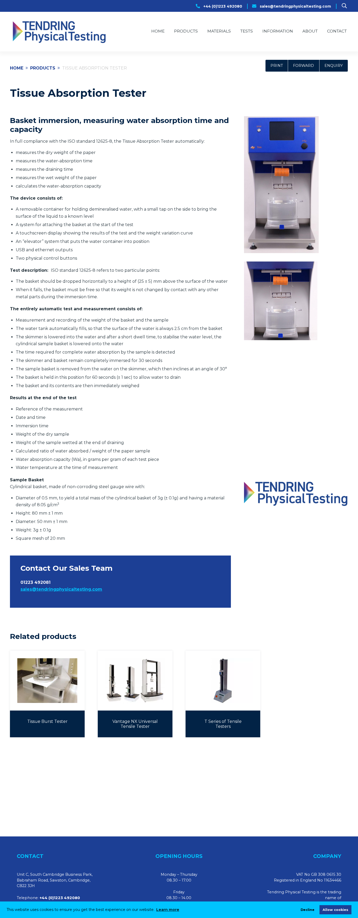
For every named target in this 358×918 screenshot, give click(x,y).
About (310, 31)
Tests (246, 31)
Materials (219, 31)
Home (158, 31)
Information (277, 31)
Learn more (167, 909)
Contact (337, 31)
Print (276, 65)
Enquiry (333, 65)
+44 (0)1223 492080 (222, 6)
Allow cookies (335, 910)
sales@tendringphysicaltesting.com (295, 6)
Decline (307, 910)
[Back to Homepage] (58, 31)
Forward (303, 65)
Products (186, 31)
